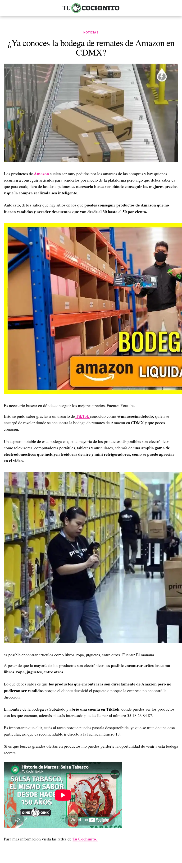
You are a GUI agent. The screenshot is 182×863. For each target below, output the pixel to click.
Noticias (91, 32)
